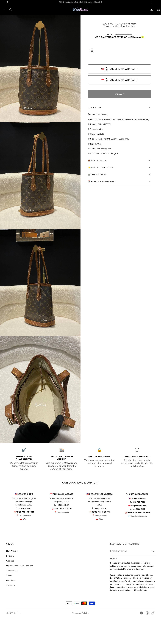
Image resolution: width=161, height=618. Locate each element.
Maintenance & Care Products (19, 565)
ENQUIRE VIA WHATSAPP (119, 68)
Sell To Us (10, 585)
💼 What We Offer (97, 160)
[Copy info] (92, 50)
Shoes (9, 575)
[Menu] (3, 9)
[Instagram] (147, 613)
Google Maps (25, 515)
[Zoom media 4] (40, 389)
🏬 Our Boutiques (97, 174)
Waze (25, 519)
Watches (10, 561)
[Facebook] (142, 613)
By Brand (10, 556)
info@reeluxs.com (139, 516)
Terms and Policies (80, 613)
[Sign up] (153, 551)
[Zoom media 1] (40, 68)
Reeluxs (17, 613)
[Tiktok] (153, 613)
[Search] (10, 9)
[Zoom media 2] (40, 175)
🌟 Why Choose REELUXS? (101, 167)
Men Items (10, 580)
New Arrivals (11, 551)
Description (94, 107)
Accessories (11, 570)
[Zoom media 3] (40, 282)
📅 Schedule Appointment (101, 181)
